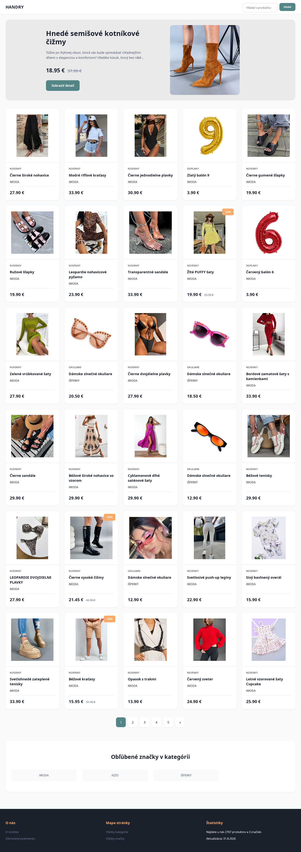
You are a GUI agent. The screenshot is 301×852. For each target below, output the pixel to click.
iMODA (14, 182)
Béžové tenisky (259, 475)
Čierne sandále (23, 475)
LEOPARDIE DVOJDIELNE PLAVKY (30, 580)
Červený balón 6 (260, 272)
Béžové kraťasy (82, 679)
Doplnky (193, 168)
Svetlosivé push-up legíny (209, 577)
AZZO (115, 775)
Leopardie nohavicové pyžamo (88, 274)
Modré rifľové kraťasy (87, 175)
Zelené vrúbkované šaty (30, 373)
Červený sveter (200, 679)
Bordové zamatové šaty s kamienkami (267, 376)
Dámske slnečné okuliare (90, 373)
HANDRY (15, 7)
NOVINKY (15, 168)
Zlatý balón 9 (198, 175)
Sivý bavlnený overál (263, 577)
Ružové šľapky (22, 272)
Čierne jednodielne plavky (150, 175)
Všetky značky (115, 838)
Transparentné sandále (148, 272)
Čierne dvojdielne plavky (149, 373)
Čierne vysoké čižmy (86, 577)
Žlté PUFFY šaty (200, 272)
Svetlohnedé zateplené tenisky (29, 681)
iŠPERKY (74, 380)
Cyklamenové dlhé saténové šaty (144, 478)
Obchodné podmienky (20, 838)
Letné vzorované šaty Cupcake (264, 681)
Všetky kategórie (117, 832)
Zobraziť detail (63, 85)
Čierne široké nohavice (29, 175)
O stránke (12, 832)
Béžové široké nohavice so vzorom (91, 478)
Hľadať (287, 7)
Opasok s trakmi (142, 679)
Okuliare (75, 367)
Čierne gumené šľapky (265, 175)
